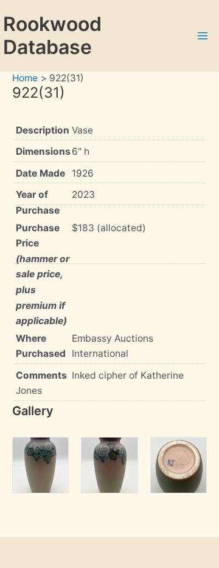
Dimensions (43, 151)
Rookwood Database (52, 35)
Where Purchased (41, 346)
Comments (41, 375)
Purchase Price (42, 274)
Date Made (40, 173)
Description (42, 130)
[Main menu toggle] (203, 35)
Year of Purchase (38, 202)
